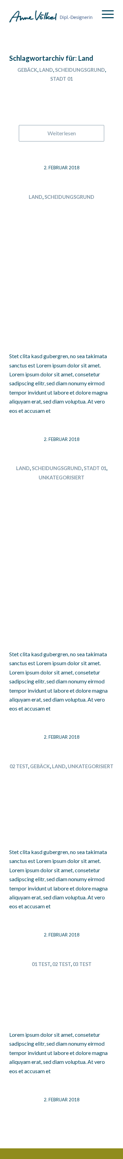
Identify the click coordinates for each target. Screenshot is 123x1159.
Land (46, 70)
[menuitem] (104, 13)
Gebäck (27, 70)
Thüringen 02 (61, 91)
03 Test (82, 964)
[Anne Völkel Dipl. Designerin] (51, 13)
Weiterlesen (61, 133)
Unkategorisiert (61, 477)
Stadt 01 (61, 79)
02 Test (19, 766)
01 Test (41, 964)
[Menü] (104, 13)
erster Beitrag (61, 976)
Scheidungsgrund (80, 70)
